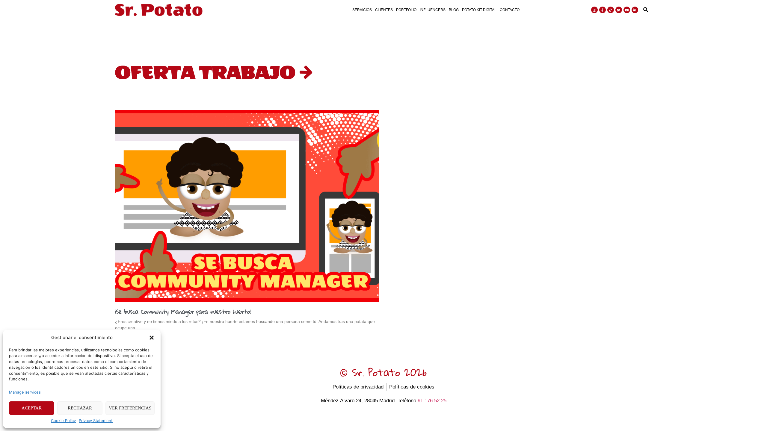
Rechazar (80, 408)
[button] (152, 338)
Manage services (25, 392)
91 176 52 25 (432, 400)
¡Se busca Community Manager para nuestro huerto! (183, 311)
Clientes (384, 10)
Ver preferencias (130, 408)
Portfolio (406, 10)
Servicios (362, 10)
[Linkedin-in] (635, 10)
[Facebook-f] (602, 10)
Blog (454, 10)
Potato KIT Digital (479, 10)
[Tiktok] (610, 10)
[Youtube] (626, 10)
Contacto (510, 10)
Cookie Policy (63, 420)
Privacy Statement (96, 420)
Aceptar (32, 408)
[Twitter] (618, 10)
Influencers (433, 10)
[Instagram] (594, 10)
